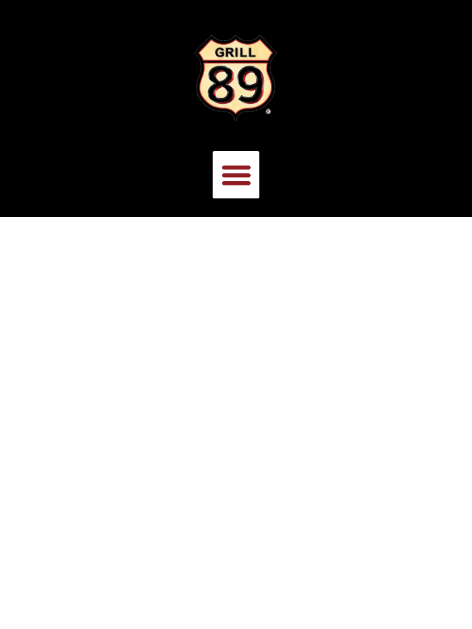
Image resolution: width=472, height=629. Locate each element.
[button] (236, 174)
